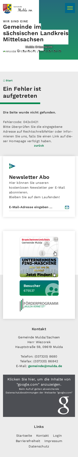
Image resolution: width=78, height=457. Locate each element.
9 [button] (60, 51)
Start (9, 80)
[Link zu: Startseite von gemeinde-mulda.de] (24, 9)
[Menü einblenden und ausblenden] (70, 8)
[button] (39, 396)
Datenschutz (39, 446)
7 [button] (49, 51)
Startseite (24, 435)
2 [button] (23, 51)
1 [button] (18, 51)
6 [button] (44, 51)
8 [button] (54, 51)
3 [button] (28, 51)
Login (57, 435)
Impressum (53, 441)
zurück (39, 145)
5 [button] (39, 51)
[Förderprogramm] (39, 305)
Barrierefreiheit (28, 441)
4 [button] (34, 51)
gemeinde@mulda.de (45, 366)
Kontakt (42, 435)
